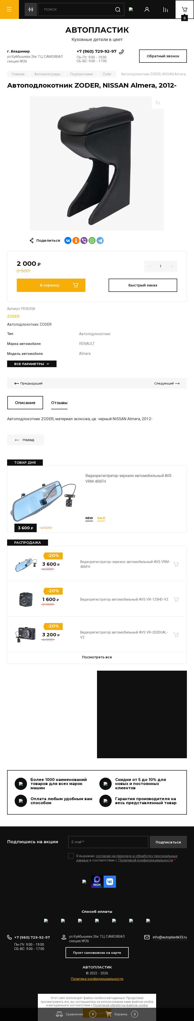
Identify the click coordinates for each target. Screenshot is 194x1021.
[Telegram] (100, 240)
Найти (117, 9)
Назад (28, 439)
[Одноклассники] (75, 240)
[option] (97, 163)
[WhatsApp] (92, 240)
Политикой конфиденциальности (145, 860)
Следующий (164, 383)
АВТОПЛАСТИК (97, 30)
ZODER (13, 316)
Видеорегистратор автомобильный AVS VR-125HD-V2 (124, 599)
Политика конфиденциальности (97, 979)
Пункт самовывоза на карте (97, 952)
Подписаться (168, 842)
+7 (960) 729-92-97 (96, 51)
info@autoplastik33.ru (170, 937)
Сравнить (158, 102)
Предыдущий (31, 383)
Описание (25, 403)
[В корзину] (176, 564)
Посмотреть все (97, 657)
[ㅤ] (97, 714)
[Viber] (84, 240)
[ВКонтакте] (67, 240)
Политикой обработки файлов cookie (120, 1005)
